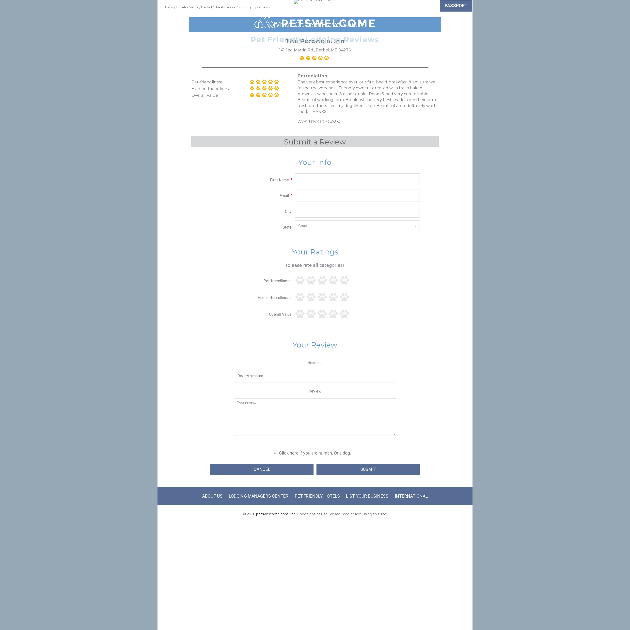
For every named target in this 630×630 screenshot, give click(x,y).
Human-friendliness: (275, 297)
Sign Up (366, 6)
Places (344, 6)
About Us (212, 496)
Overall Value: (280, 314)
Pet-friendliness (206, 82)
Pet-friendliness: (277, 281)
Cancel (262, 469)
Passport (456, 5)
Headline (315, 362)
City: (288, 211)
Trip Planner (232, 6)
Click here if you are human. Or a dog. (315, 453)
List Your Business (367, 496)
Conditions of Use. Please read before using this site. (342, 514)
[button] (357, 226)
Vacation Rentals (273, 6)
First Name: (281, 180)
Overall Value (204, 95)
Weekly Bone (421, 6)
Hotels (203, 6)
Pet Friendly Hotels (317, 496)
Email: (286, 195)
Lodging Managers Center (258, 496)
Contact (391, 6)
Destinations (314, 6)
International (411, 496)
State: (287, 227)
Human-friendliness (210, 88)
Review (315, 391)
